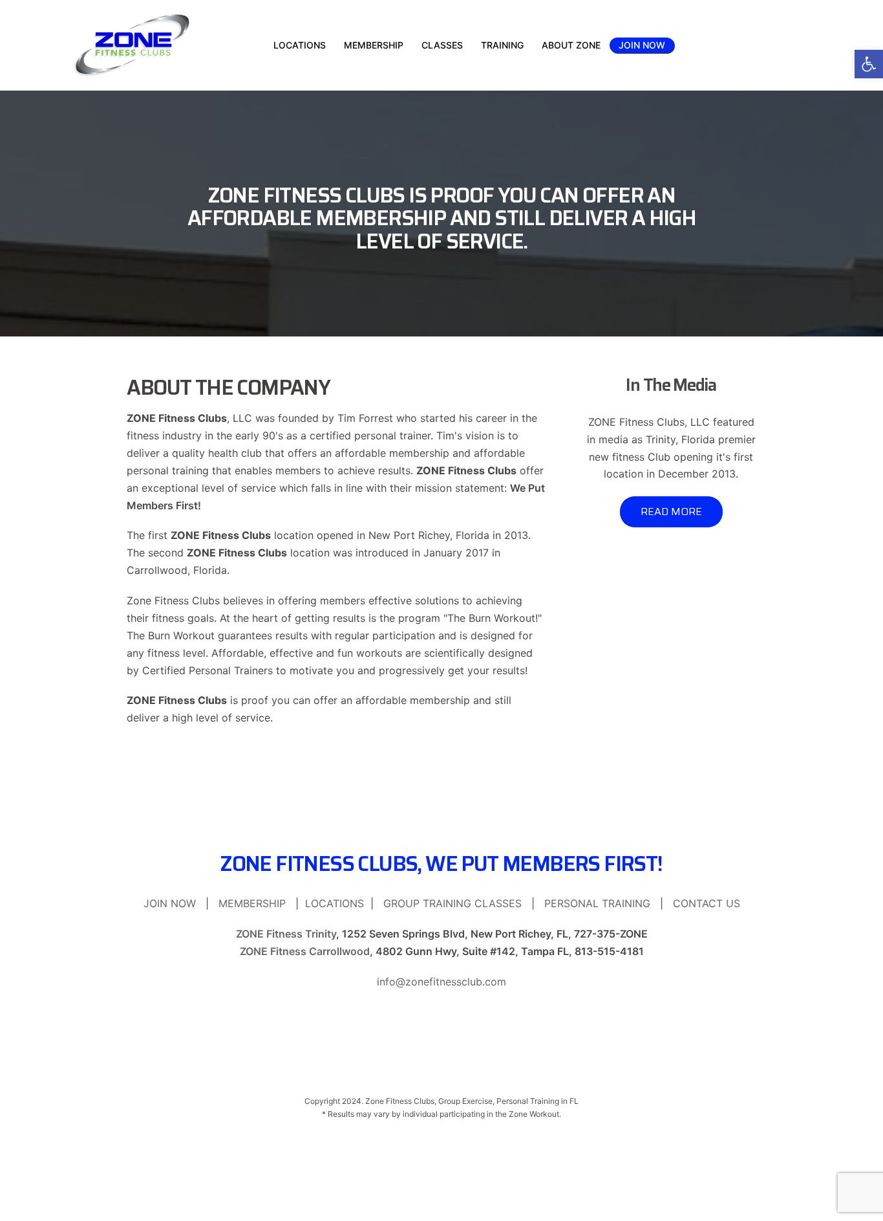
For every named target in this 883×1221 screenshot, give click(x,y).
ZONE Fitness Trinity (286, 933)
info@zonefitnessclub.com (441, 981)
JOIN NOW (642, 44)
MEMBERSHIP (252, 903)
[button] (869, 64)
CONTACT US (706, 903)
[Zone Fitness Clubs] (132, 44)
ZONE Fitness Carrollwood (305, 951)
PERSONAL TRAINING (597, 903)
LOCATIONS (334, 903)
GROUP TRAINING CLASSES (452, 903)
